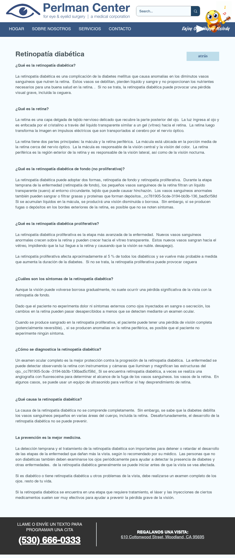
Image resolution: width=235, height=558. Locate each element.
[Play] (201, 28)
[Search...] (195, 11)
